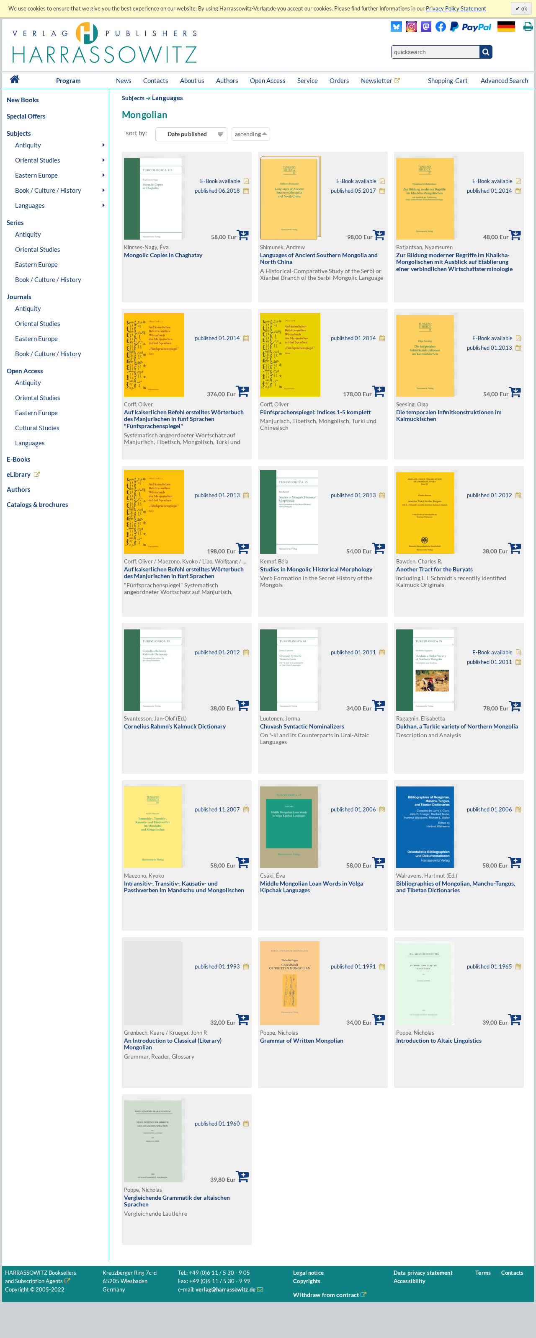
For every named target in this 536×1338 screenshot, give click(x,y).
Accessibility (410, 1281)
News (123, 80)
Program (68, 80)
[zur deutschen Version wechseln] (506, 26)
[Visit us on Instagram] (409, 29)
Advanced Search (504, 80)
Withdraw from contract (326, 1294)
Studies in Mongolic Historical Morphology (316, 569)
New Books (23, 99)
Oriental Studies (37, 160)
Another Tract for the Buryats (434, 569)
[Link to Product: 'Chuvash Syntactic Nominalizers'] (290, 708)
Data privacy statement (423, 1273)
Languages (30, 205)
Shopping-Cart (448, 80)
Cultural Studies (37, 427)
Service (307, 80)
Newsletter (376, 80)
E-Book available (220, 181)
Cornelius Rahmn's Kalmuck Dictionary (175, 726)
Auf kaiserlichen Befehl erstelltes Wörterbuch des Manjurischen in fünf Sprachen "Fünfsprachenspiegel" (184, 418)
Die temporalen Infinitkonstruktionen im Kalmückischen (449, 415)
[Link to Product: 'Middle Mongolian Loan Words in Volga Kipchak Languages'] (290, 865)
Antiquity (28, 145)
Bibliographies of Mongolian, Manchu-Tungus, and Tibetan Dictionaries (455, 887)
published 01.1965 (489, 966)
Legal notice (308, 1273)
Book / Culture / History (48, 190)
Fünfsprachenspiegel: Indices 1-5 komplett (315, 412)
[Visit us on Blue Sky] (396, 29)
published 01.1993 (217, 966)
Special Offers (26, 116)
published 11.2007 (217, 809)
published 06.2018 (217, 191)
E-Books (19, 459)
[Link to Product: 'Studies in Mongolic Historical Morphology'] (289, 551)
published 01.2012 (489, 495)
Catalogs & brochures (37, 504)
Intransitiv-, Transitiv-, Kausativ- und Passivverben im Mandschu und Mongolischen (184, 887)
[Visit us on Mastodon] (424, 29)
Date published (187, 133)
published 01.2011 (353, 652)
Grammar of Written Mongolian (301, 1040)
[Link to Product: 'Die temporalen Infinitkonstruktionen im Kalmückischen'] (426, 394)
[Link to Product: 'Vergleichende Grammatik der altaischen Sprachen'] (154, 1179)
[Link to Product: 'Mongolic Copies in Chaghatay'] (154, 237)
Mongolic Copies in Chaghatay (163, 254)
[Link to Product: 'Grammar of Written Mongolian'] (290, 1022)
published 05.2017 (353, 191)
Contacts (155, 80)
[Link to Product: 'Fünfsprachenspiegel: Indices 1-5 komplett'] (290, 394)
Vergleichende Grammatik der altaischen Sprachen (177, 1201)
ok (523, 8)
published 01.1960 (217, 1124)
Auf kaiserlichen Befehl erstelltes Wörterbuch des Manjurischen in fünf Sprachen (184, 573)
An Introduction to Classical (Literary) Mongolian (173, 1044)
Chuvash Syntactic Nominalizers (302, 726)
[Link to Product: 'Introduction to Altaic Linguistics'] (425, 1022)
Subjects (133, 97)
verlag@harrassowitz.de (225, 1289)
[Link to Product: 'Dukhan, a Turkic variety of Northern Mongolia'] (426, 708)
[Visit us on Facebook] (461, 29)
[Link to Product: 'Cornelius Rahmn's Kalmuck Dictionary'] (154, 708)
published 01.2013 (489, 348)
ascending (248, 133)
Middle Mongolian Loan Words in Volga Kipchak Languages (311, 887)
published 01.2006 (353, 809)
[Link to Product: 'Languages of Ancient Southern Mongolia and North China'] (290, 237)
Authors (227, 80)
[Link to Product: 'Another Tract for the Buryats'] (426, 551)
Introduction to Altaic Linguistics (439, 1040)
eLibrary (19, 474)
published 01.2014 (489, 191)
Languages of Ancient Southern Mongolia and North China (319, 258)
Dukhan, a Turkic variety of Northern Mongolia (457, 726)
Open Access (268, 80)
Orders (339, 80)
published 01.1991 (353, 966)
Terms (483, 1273)
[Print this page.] (528, 26)
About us (192, 80)
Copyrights (306, 1281)
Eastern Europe (36, 175)
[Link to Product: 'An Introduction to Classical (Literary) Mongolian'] (187, 983)
